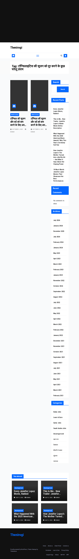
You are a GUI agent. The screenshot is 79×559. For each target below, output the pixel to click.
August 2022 (57, 297)
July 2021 (56, 368)
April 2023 (56, 259)
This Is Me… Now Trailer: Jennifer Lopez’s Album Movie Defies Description (59, 123)
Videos (57, 554)
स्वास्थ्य (55, 461)
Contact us (66, 546)
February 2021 (58, 396)
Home (44, 546)
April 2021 (56, 385)
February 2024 (58, 242)
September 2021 (59, 357)
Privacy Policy (65, 550)
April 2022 (56, 319)
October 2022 (58, 286)
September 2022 (59, 291)
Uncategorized (58, 434)
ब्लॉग (67, 554)
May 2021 (56, 379)
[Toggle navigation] (37, 55)
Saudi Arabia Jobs (59, 428)
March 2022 (57, 324)
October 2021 (58, 352)
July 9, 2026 (20, 497)
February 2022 (58, 330)
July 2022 (56, 302)
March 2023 (57, 264)
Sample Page (49, 554)
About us (50, 546)
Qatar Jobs (57, 423)
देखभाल (55, 445)
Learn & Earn (57, 417)
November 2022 (58, 281)
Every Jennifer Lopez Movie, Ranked (58, 111)
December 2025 (58, 231)
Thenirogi (16, 47)
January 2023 (58, 275)
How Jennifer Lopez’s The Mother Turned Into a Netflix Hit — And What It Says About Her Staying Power (59, 157)
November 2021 (58, 346)
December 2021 (58, 341)
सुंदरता (55, 456)
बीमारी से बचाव (14, 114)
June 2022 (57, 308)
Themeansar (13, 551)
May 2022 (56, 313)
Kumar (28, 497)
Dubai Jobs (57, 412)
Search (56, 82)
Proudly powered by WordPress (18, 549)
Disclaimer (48, 550)
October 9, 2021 (17, 129)
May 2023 (56, 253)
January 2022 (58, 335)
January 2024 (58, 248)
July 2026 (56, 220)
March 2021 (57, 390)
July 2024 (56, 237)
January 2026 (58, 226)
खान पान (56, 439)
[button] (61, 56)
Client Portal (58, 546)
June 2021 (57, 374)
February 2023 (58, 270)
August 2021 (57, 363)
